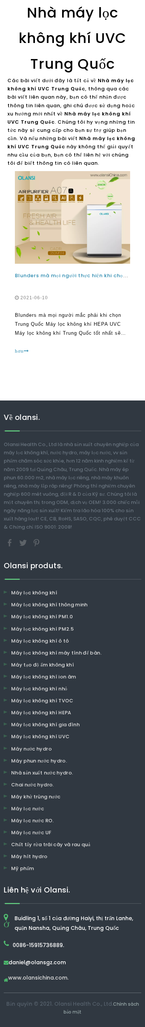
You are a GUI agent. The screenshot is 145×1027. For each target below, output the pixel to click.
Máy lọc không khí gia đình (45, 724)
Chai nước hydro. (32, 784)
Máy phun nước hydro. (39, 760)
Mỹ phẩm (22, 868)
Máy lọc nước (27, 808)
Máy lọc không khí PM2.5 (42, 628)
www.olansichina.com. (38, 978)
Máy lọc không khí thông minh (49, 604)
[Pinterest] (36, 542)
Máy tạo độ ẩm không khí (42, 664)
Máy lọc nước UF (31, 832)
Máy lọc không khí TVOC (42, 700)
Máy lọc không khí (34, 592)
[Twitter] (23, 542)
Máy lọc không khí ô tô (40, 640)
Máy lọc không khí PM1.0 (42, 616)
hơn (19, 351)
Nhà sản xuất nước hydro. (42, 772)
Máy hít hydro (29, 856)
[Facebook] (10, 542)
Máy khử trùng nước (35, 796)
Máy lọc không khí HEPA (41, 712)
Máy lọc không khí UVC (40, 736)
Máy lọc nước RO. (32, 820)
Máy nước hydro (31, 748)
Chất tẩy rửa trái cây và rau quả (50, 844)
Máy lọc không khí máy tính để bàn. (56, 652)
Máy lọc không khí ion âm (43, 676)
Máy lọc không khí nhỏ (39, 688)
